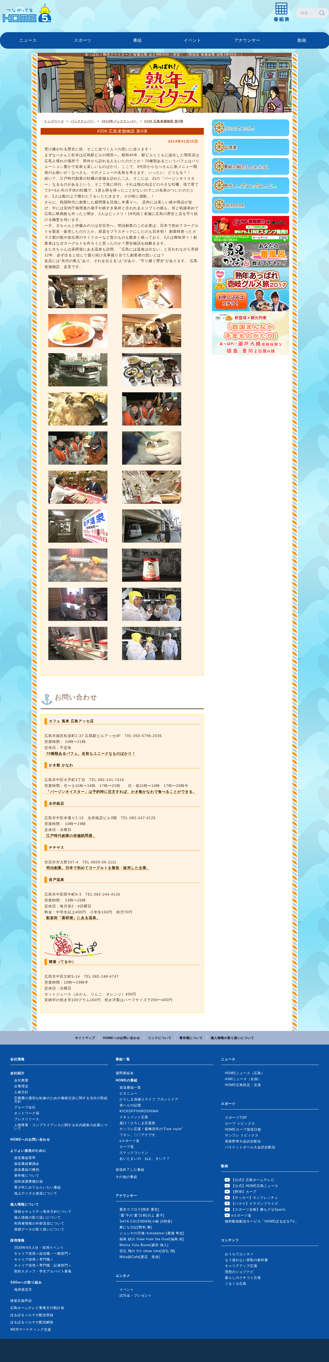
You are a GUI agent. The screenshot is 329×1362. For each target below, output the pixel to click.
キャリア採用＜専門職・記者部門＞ (43, 1265)
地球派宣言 (23, 1289)
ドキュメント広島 (134, 1117)
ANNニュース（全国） (243, 1079)
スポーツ (83, 40)
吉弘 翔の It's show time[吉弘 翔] (147, 1251)
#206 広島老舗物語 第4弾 (163, 121)
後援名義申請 (21, 1300)
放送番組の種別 (26, 1169)
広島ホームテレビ (27, 12)
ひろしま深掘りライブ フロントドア (149, 1099)
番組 (137, 40)
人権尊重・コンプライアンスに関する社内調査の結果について (61, 1126)
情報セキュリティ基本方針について (43, 1211)
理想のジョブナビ (239, 1271)
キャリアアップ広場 (241, 1266)
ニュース (28, 40)
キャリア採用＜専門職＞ (34, 1259)
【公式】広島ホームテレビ (253, 1180)
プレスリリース (26, 1119)
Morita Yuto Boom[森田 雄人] (144, 1245)
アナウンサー (247, 40)
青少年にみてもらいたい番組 (37, 1187)
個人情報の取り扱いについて (232, 1038)
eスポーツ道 (130, 1140)
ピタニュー (129, 1093)
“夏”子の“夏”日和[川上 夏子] (142, 1215)
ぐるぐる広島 (235, 1283)
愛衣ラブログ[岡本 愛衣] (139, 1209)
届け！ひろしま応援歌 (138, 1123)
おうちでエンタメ (239, 1254)
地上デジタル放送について (35, 1193)
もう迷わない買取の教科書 (246, 1260)
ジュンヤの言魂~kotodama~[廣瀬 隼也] (152, 1233)
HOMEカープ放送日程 (243, 1129)
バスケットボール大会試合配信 (250, 1147)
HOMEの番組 (127, 1080)
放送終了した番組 (130, 1169)
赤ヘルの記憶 (130, 1105)
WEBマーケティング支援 (30, 1329)
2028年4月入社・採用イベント (39, 1247)
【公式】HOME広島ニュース (254, 1185)
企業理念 (21, 1086)
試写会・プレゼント (136, 1295)
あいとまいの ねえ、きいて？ (145, 1158)
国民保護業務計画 (28, 1181)
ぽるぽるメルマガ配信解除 (31, 1322)
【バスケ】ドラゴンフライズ (254, 1203)
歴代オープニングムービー (250, 186)
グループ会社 (25, 1107)
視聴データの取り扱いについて (39, 1229)
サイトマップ (85, 1038)
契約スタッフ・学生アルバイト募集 (43, 1271)
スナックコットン (134, 1152)
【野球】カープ (244, 1191)
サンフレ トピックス (242, 1135)
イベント (192, 40)
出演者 (230, 147)
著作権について (191, 1038)
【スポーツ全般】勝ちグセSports (258, 1209)
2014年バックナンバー (120, 121)
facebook (234, 205)
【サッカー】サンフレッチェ (254, 1197)
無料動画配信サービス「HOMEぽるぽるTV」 (261, 1221)
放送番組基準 (25, 1157)
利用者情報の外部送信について (39, 1223)
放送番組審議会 (26, 1163)
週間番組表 (125, 1073)
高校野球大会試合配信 (243, 1141)
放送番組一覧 (130, 1087)
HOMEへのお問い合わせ (121, 1038)
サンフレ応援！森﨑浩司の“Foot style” (151, 1129)
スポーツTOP (236, 1117)
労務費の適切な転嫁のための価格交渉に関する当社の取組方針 (61, 1099)
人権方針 (21, 1092)
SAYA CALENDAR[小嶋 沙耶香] (146, 1221)
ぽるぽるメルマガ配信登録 (31, 1315)
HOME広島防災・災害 (243, 1085)
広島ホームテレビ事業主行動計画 (37, 1307)
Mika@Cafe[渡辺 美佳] (140, 1257)
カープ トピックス (240, 1123)
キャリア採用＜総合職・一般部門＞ (43, 1253)
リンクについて (159, 1038)
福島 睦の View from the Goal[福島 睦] (152, 1239)
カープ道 (127, 1146)
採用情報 (17, 1240)
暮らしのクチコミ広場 (243, 1277)
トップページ (54, 121)
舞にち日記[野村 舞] (136, 1227)
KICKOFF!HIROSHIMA (139, 1111)
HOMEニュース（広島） (245, 1073)
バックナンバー (239, 128)
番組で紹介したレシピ (246, 166)
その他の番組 (126, 1176)
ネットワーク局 (26, 1113)
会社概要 (21, 1080)
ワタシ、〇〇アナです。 (139, 1135)
